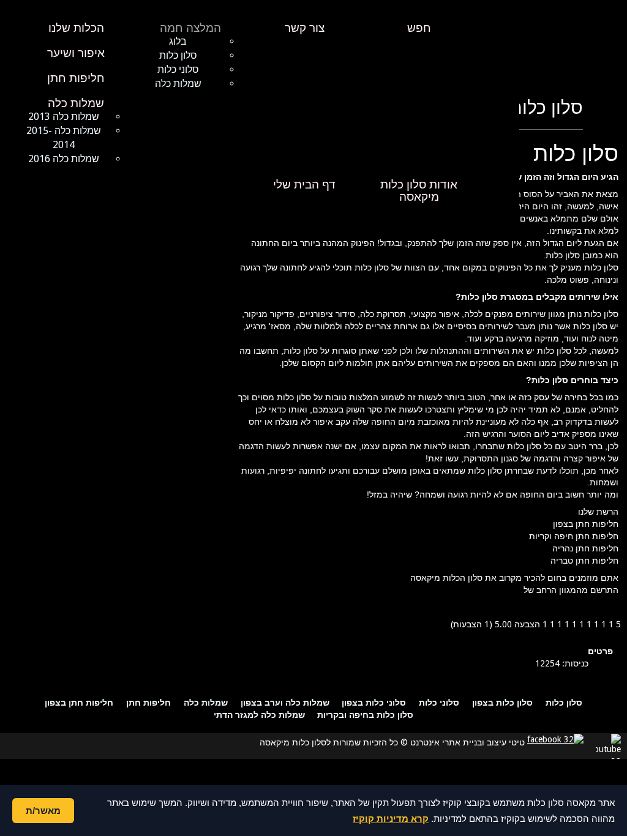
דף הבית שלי (304, 185)
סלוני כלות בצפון (374, 702)
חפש (419, 28)
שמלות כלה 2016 (63, 159)
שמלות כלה (178, 83)
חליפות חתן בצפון (79, 702)
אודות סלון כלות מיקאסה (418, 191)
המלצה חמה (190, 28)
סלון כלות (178, 55)
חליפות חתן (76, 78)
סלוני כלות (178, 69)
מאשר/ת (43, 810)
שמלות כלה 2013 (63, 116)
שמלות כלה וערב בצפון (285, 702)
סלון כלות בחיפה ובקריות (365, 714)
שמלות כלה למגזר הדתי (259, 714)
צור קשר (305, 28)
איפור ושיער (76, 53)
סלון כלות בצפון (502, 702)
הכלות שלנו (76, 28)
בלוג (178, 41)
